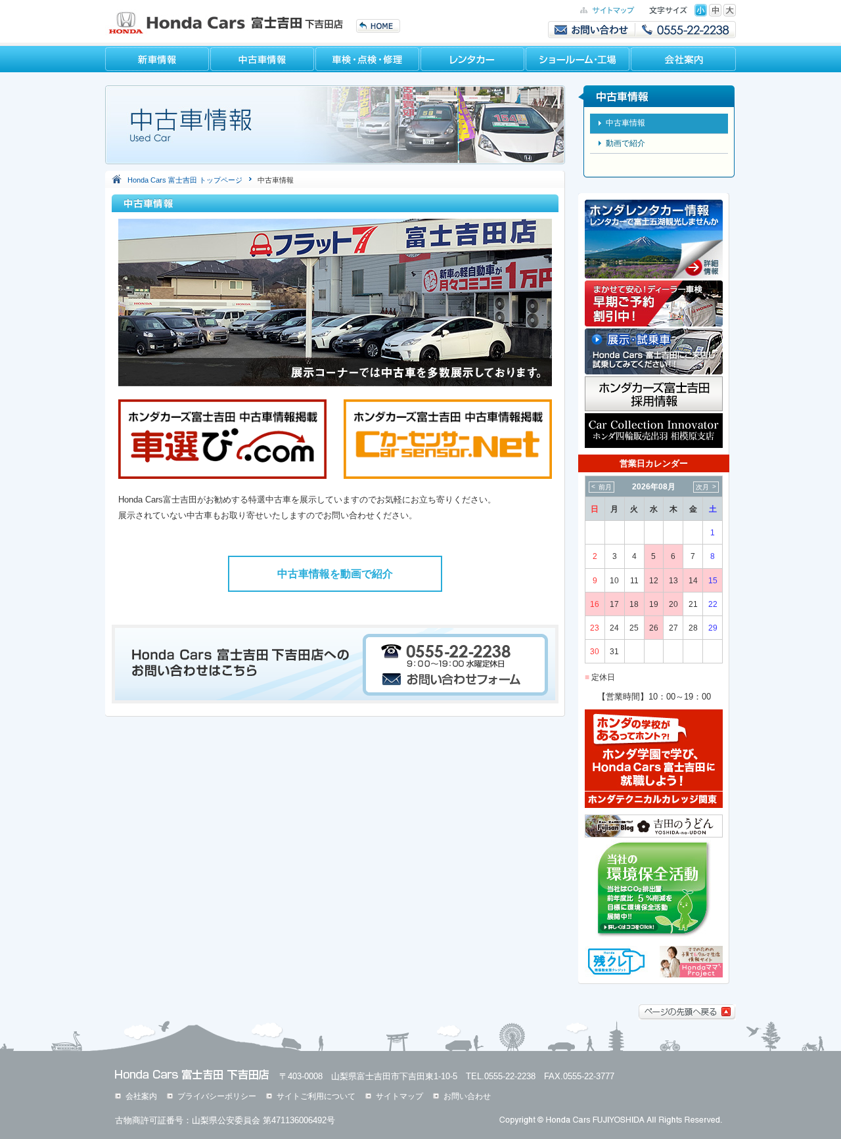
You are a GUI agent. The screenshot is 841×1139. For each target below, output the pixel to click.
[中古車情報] (262, 59)
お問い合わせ (467, 1096)
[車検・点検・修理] (367, 59)
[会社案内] (683, 59)
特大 (729, 10)
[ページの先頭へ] (687, 1017)
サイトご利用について (316, 1096)
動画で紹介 (625, 143)
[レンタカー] (473, 59)
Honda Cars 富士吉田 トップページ (184, 180)
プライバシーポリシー (216, 1096)
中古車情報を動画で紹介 (335, 573)
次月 (702, 487)
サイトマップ (399, 1096)
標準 (700, 10)
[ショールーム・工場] (578, 59)
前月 (605, 487)
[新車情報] (157, 59)
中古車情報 (625, 122)
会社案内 (141, 1096)
